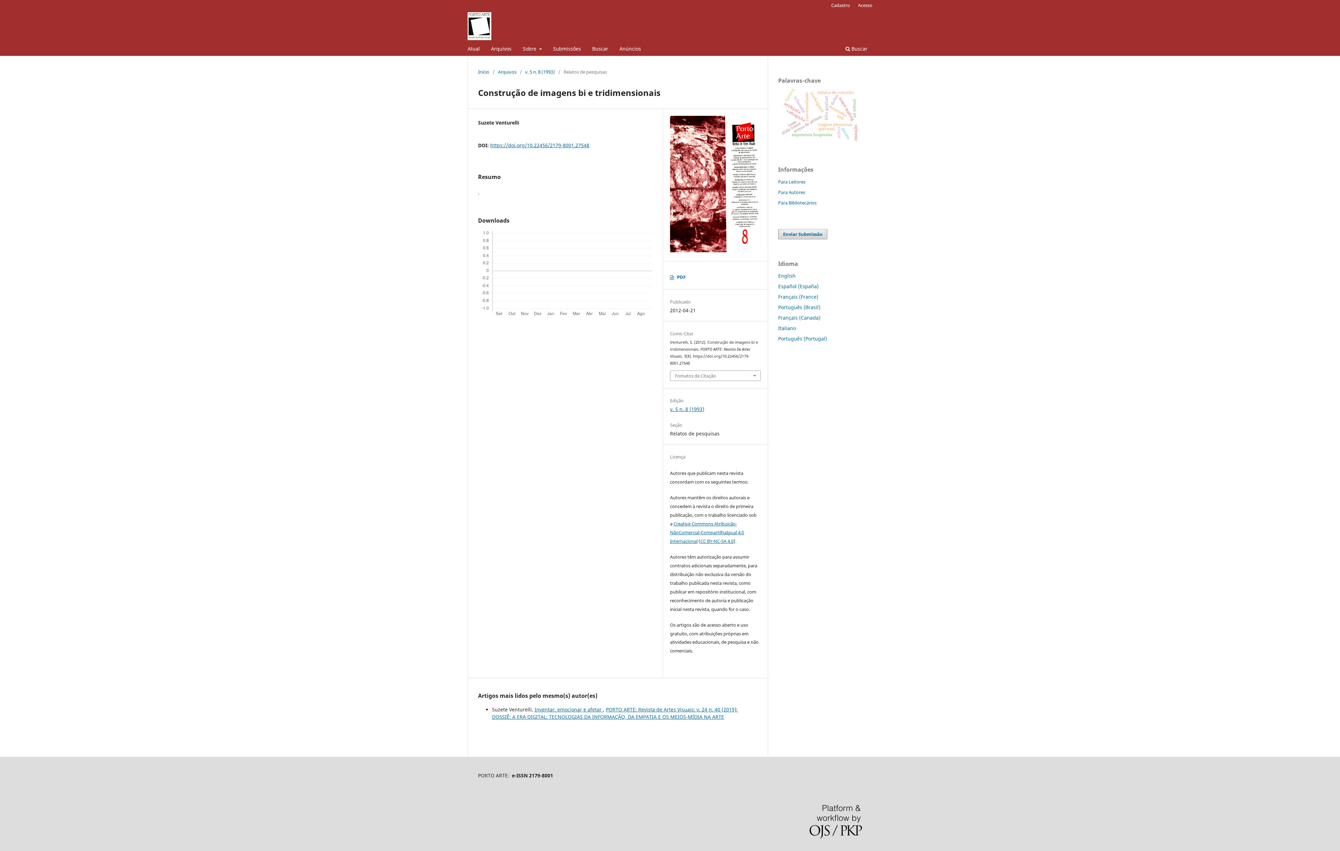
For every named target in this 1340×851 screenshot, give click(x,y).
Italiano (787, 328)
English (787, 276)
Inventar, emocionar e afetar (569, 709)
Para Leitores (791, 182)
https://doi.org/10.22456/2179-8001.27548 (539, 145)
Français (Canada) (799, 317)
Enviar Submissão (802, 234)
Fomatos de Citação (695, 376)
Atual (474, 48)
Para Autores (791, 192)
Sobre (530, 48)
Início (483, 72)
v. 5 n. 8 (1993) (540, 72)
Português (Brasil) (799, 307)
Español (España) (798, 286)
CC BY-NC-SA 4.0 (717, 541)
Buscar (600, 48)
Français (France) (798, 296)
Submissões (567, 48)
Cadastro (840, 5)
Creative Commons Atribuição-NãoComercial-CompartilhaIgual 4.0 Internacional (707, 532)
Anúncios (630, 48)
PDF (681, 277)
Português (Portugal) (802, 338)
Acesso (865, 5)
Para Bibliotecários (797, 203)
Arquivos (501, 48)
